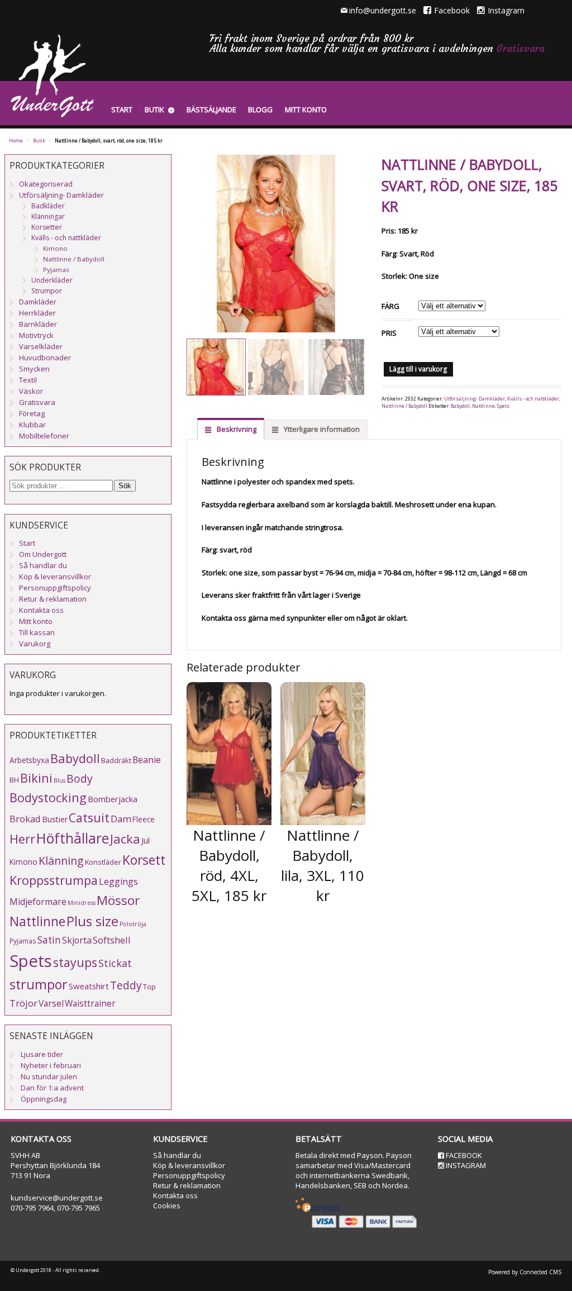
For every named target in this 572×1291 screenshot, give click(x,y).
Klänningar (48, 216)
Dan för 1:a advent (52, 1088)
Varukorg (34, 644)
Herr (22, 839)
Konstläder (103, 862)
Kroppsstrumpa (53, 880)
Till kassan (37, 632)
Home (16, 140)
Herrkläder (37, 313)
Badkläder (48, 206)
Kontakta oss (41, 610)
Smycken (34, 369)
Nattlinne (483, 406)
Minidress (82, 903)
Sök (124, 486)
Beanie (146, 760)
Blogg (260, 109)
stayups (75, 962)
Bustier (55, 819)
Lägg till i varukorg (418, 369)
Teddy (126, 985)
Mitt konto (306, 109)
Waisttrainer (90, 1003)
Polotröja (133, 924)
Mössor (118, 900)
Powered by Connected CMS (524, 1272)
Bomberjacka (112, 798)
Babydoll (460, 406)
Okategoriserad (46, 184)
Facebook (452, 10)
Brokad (25, 818)
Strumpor (46, 291)
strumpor (38, 984)
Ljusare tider (42, 1054)
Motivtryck (36, 335)
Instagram (506, 10)
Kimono (55, 248)
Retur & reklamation (53, 599)
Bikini (36, 778)
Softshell (112, 939)
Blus (59, 780)
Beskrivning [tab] (235, 429)
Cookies (166, 1206)
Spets (503, 406)
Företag (32, 413)
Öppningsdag (43, 1099)
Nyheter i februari (51, 1065)
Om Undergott (42, 554)
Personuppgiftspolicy (55, 588)
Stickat (115, 963)
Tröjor (23, 1003)
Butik (154, 109)
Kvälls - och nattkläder (533, 399)
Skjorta (77, 940)
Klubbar (32, 425)
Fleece (143, 819)
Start (121, 109)
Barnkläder (38, 324)
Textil (28, 380)
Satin (49, 939)
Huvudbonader (45, 357)
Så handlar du (43, 565)
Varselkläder (41, 346)
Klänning (61, 860)
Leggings (118, 881)
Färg (390, 306)
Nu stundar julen (49, 1076)
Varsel (51, 1003)
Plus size (92, 921)
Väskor (31, 391)
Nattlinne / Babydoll (404, 406)
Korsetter (46, 227)
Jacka (125, 839)
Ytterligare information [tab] (321, 429)
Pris (389, 333)
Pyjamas (56, 269)
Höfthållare (72, 838)
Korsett (143, 860)
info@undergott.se (382, 10)
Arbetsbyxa (29, 760)
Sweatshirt (89, 986)
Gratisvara (521, 48)
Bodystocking (48, 797)
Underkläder (52, 280)
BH (14, 780)
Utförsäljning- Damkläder (474, 399)
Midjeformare (37, 901)
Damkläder (37, 302)
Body (79, 778)
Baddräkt (116, 760)
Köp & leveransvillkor (55, 576)
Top (149, 987)
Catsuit (89, 817)
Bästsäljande (211, 109)
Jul (145, 840)
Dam (121, 818)
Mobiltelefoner (44, 436)
